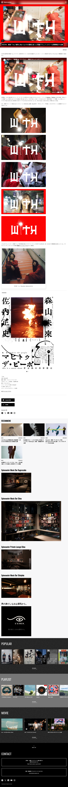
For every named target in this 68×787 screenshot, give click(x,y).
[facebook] (8, 413)
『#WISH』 (53, 97)
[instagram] (14, 413)
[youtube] (11, 413)
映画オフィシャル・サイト (22, 245)
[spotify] (2, 413)
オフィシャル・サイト (6, 391)
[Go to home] (6, 2)
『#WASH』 (48, 97)
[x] (5, 413)
